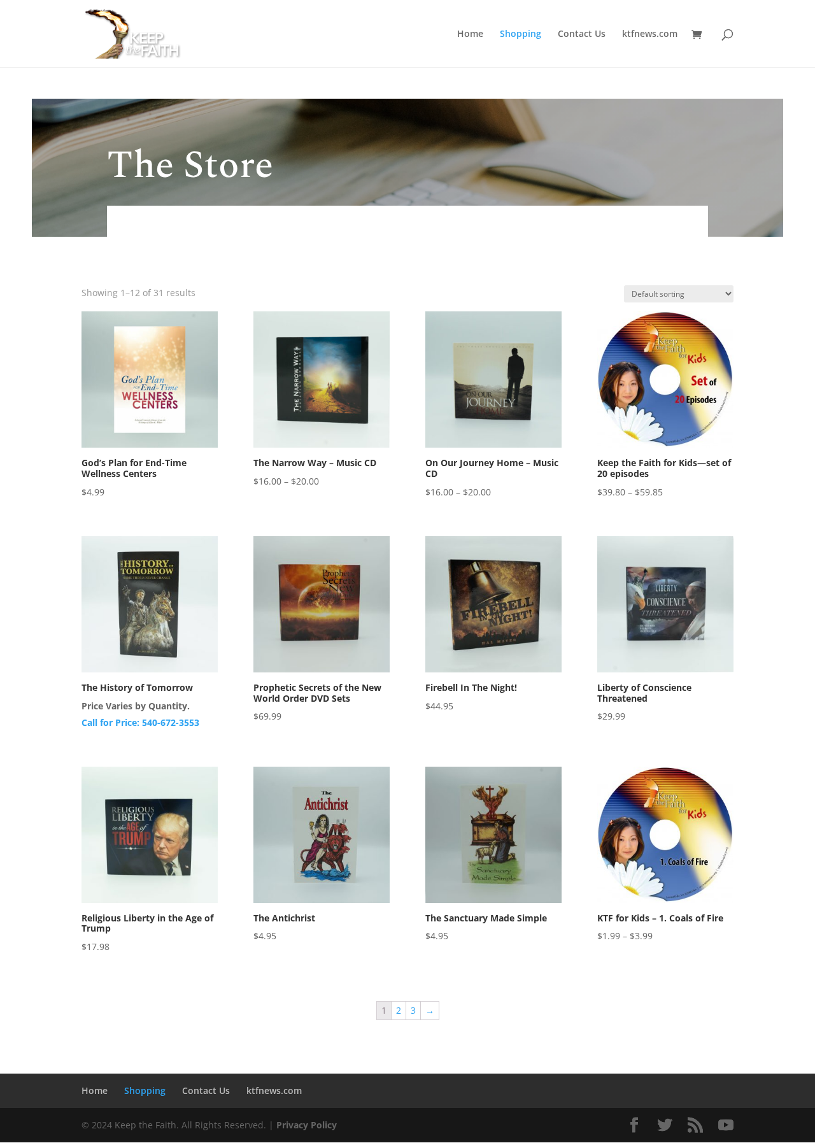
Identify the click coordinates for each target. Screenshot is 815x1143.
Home (470, 34)
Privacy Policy (306, 1125)
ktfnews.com (649, 34)
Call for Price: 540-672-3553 (140, 722)
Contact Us (582, 34)
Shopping (520, 34)
